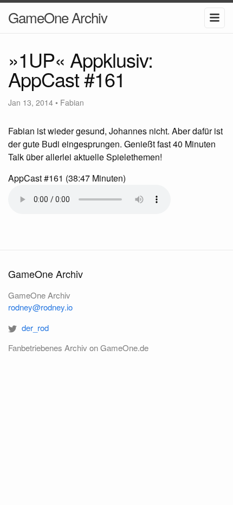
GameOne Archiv (57, 17)
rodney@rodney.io (40, 307)
